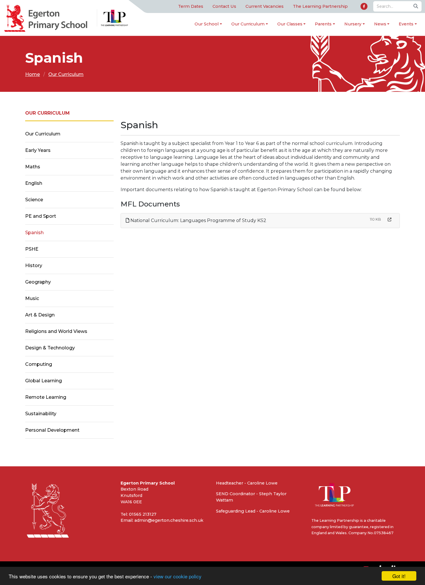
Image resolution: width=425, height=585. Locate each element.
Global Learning (43, 380)
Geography (38, 282)
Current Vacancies (264, 6)
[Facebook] (364, 6)
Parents (323, 24)
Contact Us (224, 6)
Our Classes (289, 24)
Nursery (352, 24)
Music (32, 298)
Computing (38, 364)
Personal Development (52, 430)
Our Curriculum (248, 24)
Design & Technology (50, 348)
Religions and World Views (56, 331)
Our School (207, 24)
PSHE (31, 249)
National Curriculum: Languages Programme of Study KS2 (197, 220)
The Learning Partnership (320, 6)
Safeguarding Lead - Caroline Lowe (253, 511)
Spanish (34, 232)
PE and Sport (40, 216)
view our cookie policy (178, 576)
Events (406, 24)
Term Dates (190, 6)
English (33, 183)
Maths (32, 166)
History (33, 265)
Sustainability (40, 413)
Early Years (38, 150)
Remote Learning (45, 397)
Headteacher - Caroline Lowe (247, 483)
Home (32, 74)
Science (34, 199)
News (380, 24)
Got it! (399, 576)
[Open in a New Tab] (389, 220)
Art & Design (40, 315)
